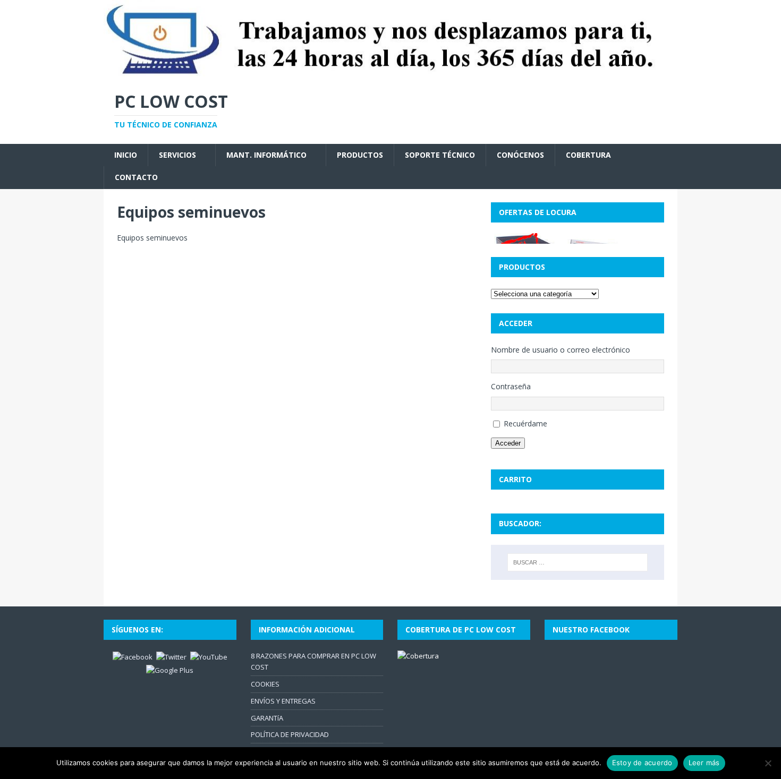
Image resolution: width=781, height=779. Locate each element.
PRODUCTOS (360, 155)
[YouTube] (208, 656)
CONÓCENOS (520, 155)
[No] (767, 763)
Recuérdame (525, 423)
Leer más (704, 762)
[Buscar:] (577, 562)
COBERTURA (588, 155)
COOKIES (265, 684)
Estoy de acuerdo (642, 762)
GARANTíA (267, 718)
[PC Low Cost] (390, 73)
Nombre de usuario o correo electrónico (560, 350)
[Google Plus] (169, 669)
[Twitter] (171, 656)
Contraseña (511, 386)
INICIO (125, 155)
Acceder (508, 443)
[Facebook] (133, 656)
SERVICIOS (177, 155)
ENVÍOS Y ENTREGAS (283, 701)
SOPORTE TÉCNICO (440, 155)
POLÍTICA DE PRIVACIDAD (290, 734)
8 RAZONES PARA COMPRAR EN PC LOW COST (313, 661)
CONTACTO (136, 177)
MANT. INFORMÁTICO (266, 155)
